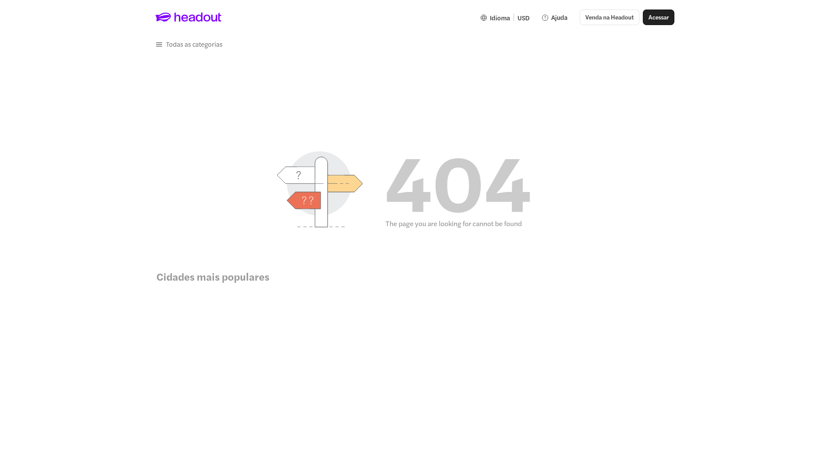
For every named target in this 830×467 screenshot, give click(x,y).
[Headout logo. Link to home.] (189, 17)
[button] (189, 44)
